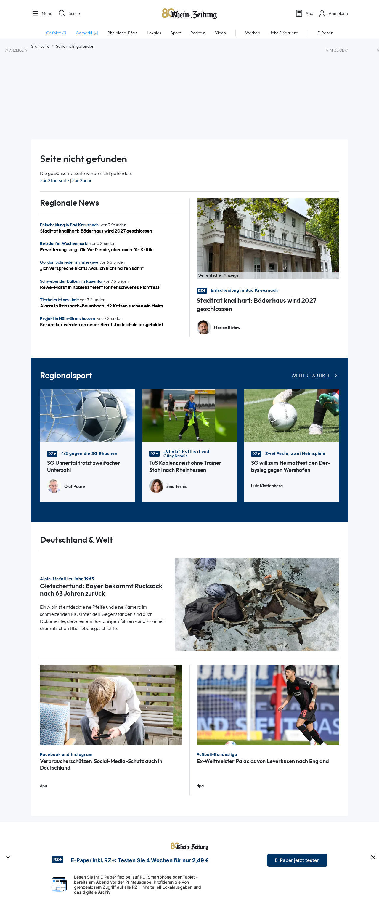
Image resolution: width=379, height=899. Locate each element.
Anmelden (338, 13)
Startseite (40, 46)
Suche (74, 13)
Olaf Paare (74, 486)
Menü (46, 13)
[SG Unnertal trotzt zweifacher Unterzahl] (87, 415)
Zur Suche (82, 180)
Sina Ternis (176, 486)
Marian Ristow (227, 328)
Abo (309, 13)
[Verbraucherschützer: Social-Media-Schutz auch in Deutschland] (111, 704)
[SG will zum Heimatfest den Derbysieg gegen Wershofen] (291, 415)
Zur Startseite (54, 180)
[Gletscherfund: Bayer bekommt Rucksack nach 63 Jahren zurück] (257, 604)
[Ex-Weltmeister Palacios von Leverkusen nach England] (268, 704)
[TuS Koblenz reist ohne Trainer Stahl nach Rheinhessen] (189, 415)
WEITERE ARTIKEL (311, 376)
